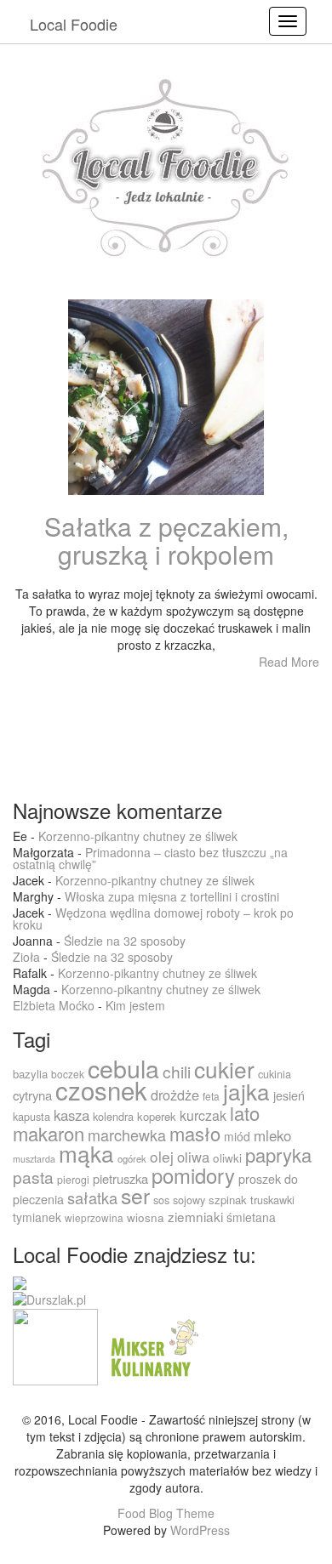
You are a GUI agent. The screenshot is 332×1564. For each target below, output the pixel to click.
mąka (86, 1153)
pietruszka (120, 1178)
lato (245, 1113)
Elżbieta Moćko (53, 1005)
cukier (224, 1068)
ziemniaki (195, 1216)
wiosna (145, 1217)
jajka (246, 1090)
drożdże (175, 1094)
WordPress (200, 1529)
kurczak (203, 1115)
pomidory (193, 1175)
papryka (278, 1154)
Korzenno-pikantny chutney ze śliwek (138, 836)
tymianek (37, 1217)
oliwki (227, 1158)
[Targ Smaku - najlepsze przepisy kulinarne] (55, 1344)
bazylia (30, 1074)
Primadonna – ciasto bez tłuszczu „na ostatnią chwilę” (150, 858)
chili (177, 1071)
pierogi (73, 1179)
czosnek (101, 1089)
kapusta (31, 1116)
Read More (289, 661)
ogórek (131, 1158)
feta (211, 1096)
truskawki (272, 1199)
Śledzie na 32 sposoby (125, 940)
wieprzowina (94, 1217)
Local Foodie (73, 24)
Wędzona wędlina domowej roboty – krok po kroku (153, 918)
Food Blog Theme (166, 1512)
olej (162, 1156)
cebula (123, 1067)
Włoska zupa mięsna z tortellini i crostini (172, 896)
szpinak (228, 1199)
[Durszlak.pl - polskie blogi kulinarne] (49, 1298)
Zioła (26, 956)
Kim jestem (135, 1005)
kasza (71, 1115)
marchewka (127, 1134)
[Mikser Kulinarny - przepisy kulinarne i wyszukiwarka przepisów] (152, 1344)
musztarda (34, 1158)
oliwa (193, 1156)
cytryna (32, 1095)
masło (194, 1133)
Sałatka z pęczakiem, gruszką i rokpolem (166, 540)
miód (237, 1136)
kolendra (113, 1116)
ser (135, 1195)
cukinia (274, 1074)
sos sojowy (179, 1199)
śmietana (251, 1217)
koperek (156, 1116)
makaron (48, 1133)
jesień (289, 1095)
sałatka (92, 1197)
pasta (33, 1176)
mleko (272, 1135)
